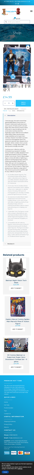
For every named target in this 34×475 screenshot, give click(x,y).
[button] (28, 47)
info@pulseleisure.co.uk (23, 1)
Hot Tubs (6, 405)
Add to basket (23, 103)
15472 (13, 110)
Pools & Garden (8, 408)
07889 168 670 (9, 1)
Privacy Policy (8, 424)
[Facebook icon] (16, 4)
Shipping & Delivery (10, 421)
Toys (5, 410)
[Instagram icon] (18, 4)
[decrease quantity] (5, 103)
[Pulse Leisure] (11, 11)
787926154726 (20, 110)
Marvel (5, 110)
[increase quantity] (12, 103)
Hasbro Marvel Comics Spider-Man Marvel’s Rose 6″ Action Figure (18, 321)
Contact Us (7, 413)
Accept (5, 472)
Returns (6, 427)
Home (6, 402)
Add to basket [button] (16, 288)
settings (20, 469)
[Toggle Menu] (31, 11)
